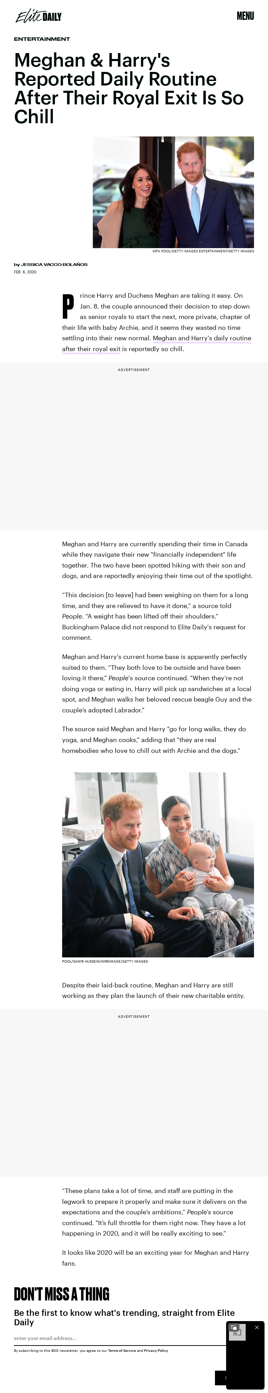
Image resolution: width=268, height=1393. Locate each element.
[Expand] (233, 1327)
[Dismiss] (256, 1327)
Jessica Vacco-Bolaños (54, 264)
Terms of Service (122, 1350)
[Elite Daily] (38, 15)
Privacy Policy (156, 1350)
